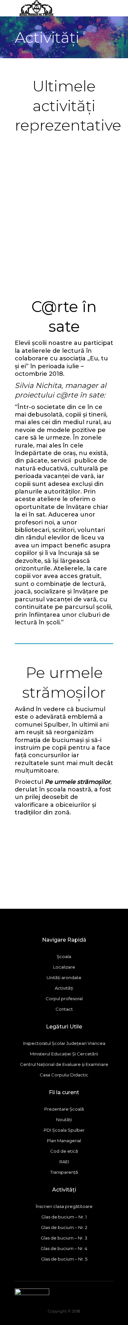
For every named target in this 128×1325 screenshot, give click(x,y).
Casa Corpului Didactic (64, 1074)
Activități (64, 988)
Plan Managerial (64, 1140)
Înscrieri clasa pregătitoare (64, 1206)
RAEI (64, 1161)
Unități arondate (64, 977)
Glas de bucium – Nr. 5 (64, 1259)
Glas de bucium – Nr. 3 (64, 1238)
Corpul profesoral (64, 998)
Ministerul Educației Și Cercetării (64, 1053)
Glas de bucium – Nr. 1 (64, 1216)
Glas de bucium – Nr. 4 (64, 1248)
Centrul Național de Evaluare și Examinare (64, 1064)
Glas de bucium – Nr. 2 (64, 1227)
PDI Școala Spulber (64, 1130)
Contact (64, 1009)
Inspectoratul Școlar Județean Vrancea (64, 1043)
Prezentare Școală (64, 1109)
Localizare (64, 967)
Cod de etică (64, 1151)
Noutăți (64, 1119)
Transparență (64, 1172)
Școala (64, 956)
